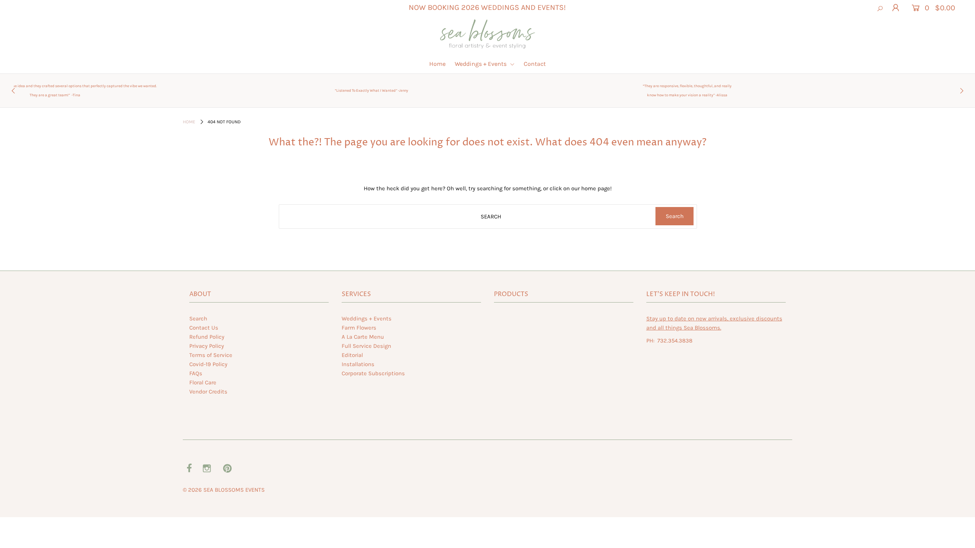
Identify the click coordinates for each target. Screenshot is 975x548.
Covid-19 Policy (208, 364)
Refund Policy (206, 336)
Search (198, 318)
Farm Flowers (359, 327)
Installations (358, 364)
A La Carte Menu (363, 336)
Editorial (352, 355)
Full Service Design (366, 345)
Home (437, 63)
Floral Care (202, 382)
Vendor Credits (208, 391)
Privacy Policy (206, 345)
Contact (535, 63)
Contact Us (203, 327)
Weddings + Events (481, 63)
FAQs (195, 373)
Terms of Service (210, 355)
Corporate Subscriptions (373, 373)
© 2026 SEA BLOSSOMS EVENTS (224, 489)
